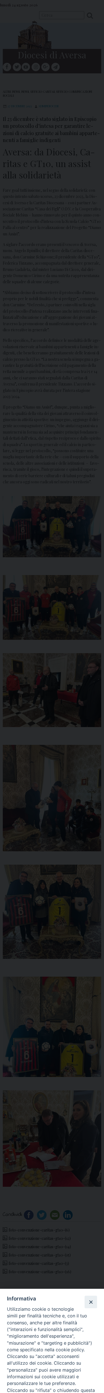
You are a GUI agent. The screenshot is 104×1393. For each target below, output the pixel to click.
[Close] (91, 1302)
